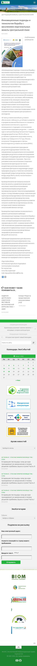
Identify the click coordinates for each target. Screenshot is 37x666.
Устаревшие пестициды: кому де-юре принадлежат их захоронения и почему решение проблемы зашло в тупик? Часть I (17, 497)
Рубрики (4, 515)
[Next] (22, 589)
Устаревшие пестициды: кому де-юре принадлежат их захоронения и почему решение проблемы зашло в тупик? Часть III (18, 464)
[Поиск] (33, 342)
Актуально (5, 457)
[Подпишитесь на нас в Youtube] (16, 660)
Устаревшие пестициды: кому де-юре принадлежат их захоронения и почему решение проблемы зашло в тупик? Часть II (18, 480)
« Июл (18, 380)
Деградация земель (9, 14)
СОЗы (3, 459)
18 (9, 371)
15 (28, 368)
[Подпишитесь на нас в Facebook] (20, 660)
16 (33, 368)
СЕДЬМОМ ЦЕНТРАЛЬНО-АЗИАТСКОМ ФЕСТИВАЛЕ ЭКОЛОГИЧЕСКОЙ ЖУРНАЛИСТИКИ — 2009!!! (8, 302)
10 (4, 368)
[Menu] (34, 2)
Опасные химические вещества (21, 457)
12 (14, 368)
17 (4, 371)
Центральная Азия (26, 14)
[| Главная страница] (7, 2)
